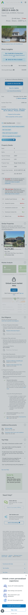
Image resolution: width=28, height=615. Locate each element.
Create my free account (14, 606)
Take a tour (14, 610)
